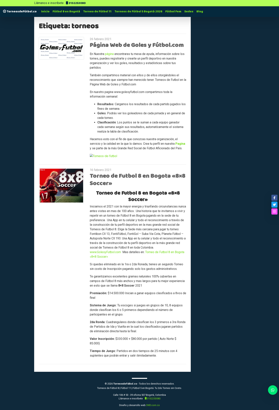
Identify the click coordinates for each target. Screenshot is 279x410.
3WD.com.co (153, 405)
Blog (199, 11)
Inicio (45, 11)
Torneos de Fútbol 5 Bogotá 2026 (138, 11)
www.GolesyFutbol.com (106, 252)
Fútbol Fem (173, 11)
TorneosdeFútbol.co (21, 11)
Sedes (188, 11)
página (109, 54)
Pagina (180, 143)
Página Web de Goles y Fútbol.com (137, 45)
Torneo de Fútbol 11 (97, 11)
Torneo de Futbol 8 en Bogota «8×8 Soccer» (137, 179)
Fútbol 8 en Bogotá (66, 11)
